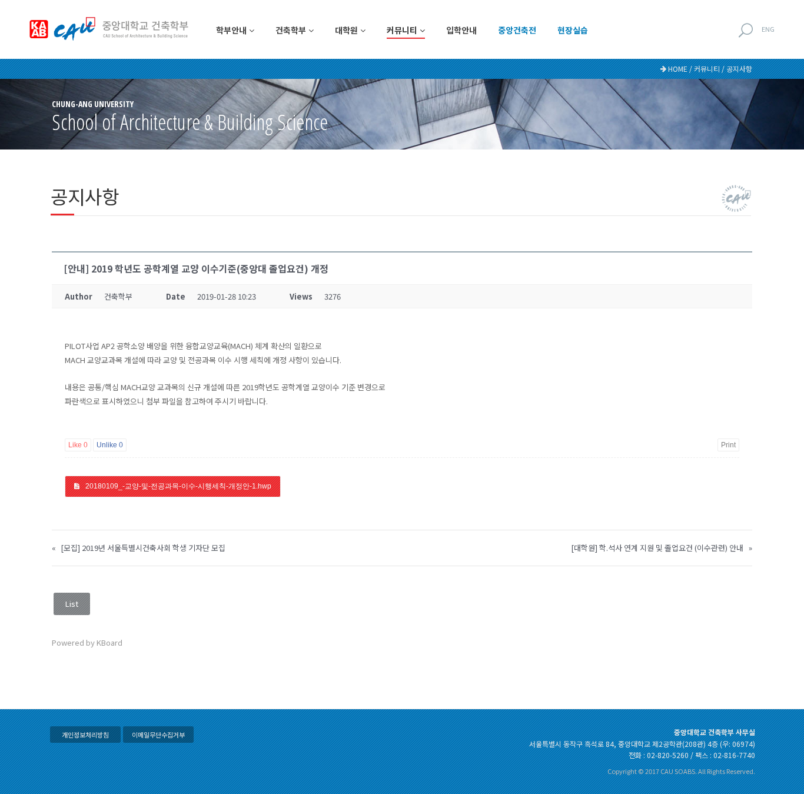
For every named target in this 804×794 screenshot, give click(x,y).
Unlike (110, 445)
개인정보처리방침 (85, 734)
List (71, 603)
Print (728, 445)
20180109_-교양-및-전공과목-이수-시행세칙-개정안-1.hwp (178, 486)
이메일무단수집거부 (158, 734)
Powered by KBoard (87, 642)
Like (78, 445)
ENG (768, 29)
